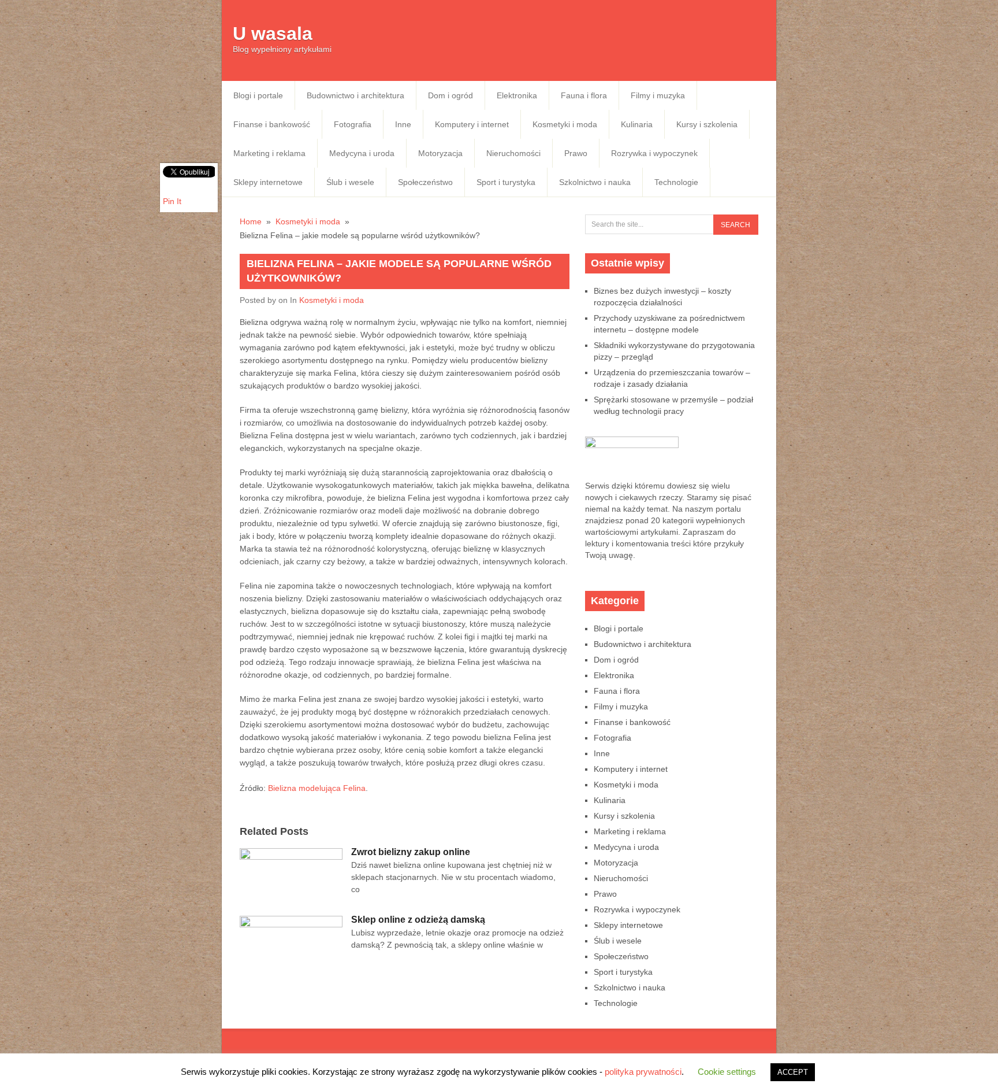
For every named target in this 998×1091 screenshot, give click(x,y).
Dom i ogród (450, 95)
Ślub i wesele (350, 182)
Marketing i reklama (269, 153)
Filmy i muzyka (658, 95)
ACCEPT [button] (792, 1072)
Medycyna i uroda (361, 153)
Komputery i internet (472, 124)
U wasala (272, 33)
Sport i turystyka (505, 182)
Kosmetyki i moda (564, 124)
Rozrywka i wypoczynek (654, 153)
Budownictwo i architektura (355, 95)
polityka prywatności (643, 1072)
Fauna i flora (584, 95)
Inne (403, 124)
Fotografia (352, 124)
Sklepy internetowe (268, 182)
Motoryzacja (440, 153)
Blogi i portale (258, 95)
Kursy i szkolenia (707, 124)
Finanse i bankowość (271, 124)
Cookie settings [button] (727, 1072)
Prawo (575, 153)
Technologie (676, 182)
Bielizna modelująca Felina (317, 788)
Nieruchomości (513, 153)
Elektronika (517, 95)
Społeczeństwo (425, 182)
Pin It (172, 201)
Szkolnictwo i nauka (595, 182)
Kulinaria (637, 124)
